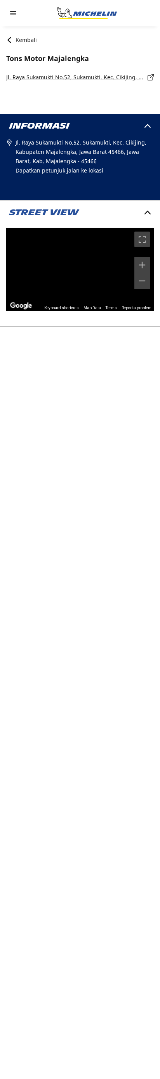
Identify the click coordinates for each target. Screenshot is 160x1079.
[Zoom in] (142, 265)
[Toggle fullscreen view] (142, 239)
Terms (111, 308)
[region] (80, 269)
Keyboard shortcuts (61, 308)
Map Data (92, 308)
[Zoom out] (142, 281)
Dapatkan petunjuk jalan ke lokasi (59, 170)
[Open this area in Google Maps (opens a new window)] (21, 306)
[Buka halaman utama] (87, 13)
